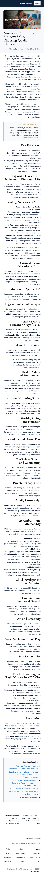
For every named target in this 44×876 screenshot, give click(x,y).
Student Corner (14, 49)
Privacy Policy (36, 871)
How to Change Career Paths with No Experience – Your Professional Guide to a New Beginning (23, 791)
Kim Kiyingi (24, 49)
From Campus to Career (25, 130)
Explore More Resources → (27, 797)
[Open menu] (4, 3)
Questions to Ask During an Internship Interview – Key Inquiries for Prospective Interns (23, 774)
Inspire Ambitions (26, 3)
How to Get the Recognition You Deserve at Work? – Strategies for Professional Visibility (25, 783)
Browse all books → (30, 137)
